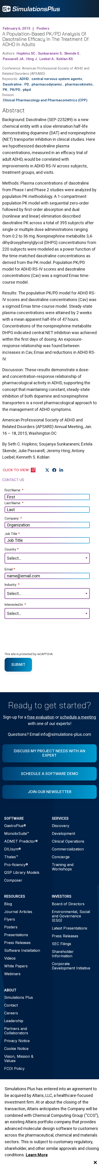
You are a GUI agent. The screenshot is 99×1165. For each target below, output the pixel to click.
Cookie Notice (16, 1048)
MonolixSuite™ (16, 833)
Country (12, 549)
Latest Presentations (69, 928)
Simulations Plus (18, 997)
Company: (13, 518)
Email (10, 569)
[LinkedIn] (61, 470)
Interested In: (15, 604)
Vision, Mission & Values (18, 1058)
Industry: (12, 585)
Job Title (12, 534)
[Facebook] (54, 470)
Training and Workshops (62, 866)
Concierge (61, 857)
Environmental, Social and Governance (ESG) (71, 916)
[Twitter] (47, 470)
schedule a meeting (78, 717)
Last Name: (14, 503)
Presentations (16, 935)
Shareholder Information (63, 953)
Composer (13, 880)
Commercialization (68, 849)
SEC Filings (61, 943)
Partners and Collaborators (16, 1030)
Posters (10, 927)
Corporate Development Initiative (71, 965)
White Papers (16, 966)
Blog (8, 904)
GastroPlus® (15, 825)
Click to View (16, 470)
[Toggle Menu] (90, 8)
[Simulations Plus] (31, 8)
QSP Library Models (21, 872)
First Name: (14, 490)
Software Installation (22, 950)
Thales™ (11, 857)
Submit (18, 664)
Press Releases (17, 942)
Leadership (13, 1020)
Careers (11, 1013)
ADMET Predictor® (21, 841)
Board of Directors (68, 904)
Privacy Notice (17, 1040)
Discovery (60, 825)
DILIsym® (12, 849)
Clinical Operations (68, 841)
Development (63, 833)
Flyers (9, 919)
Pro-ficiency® (16, 864)
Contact (11, 1005)
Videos (10, 958)
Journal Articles (18, 911)
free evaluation (40, 717)
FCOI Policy (14, 1068)
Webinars (12, 973)
